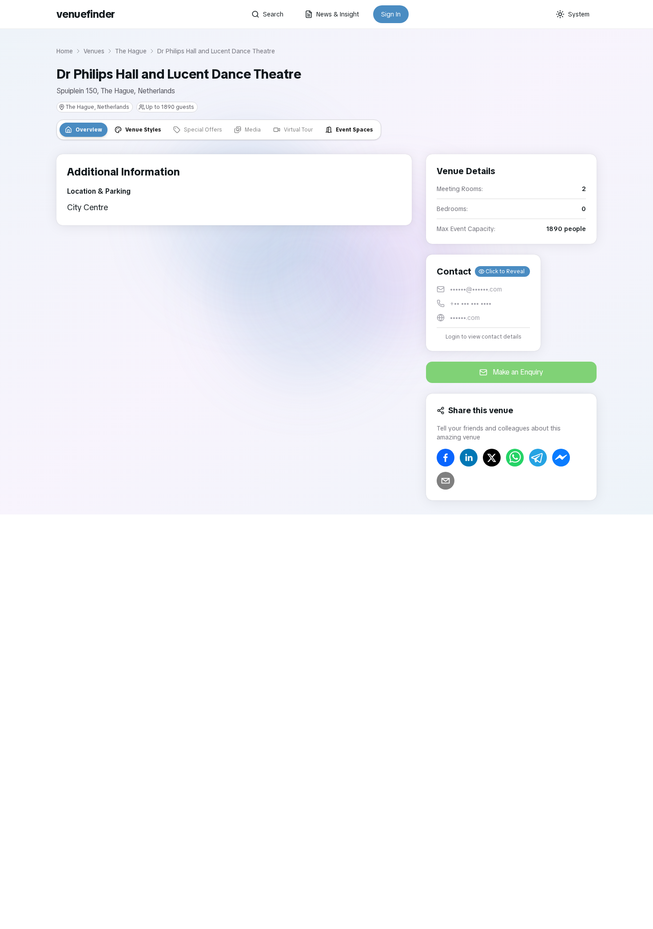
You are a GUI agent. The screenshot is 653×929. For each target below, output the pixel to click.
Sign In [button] (391, 14)
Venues (94, 51)
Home (64, 51)
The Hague (131, 51)
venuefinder (85, 14)
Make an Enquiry (518, 372)
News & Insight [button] (337, 14)
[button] (483, 303)
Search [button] (273, 14)
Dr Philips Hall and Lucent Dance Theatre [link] (216, 51)
